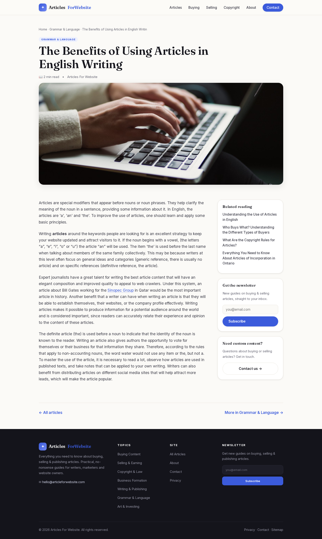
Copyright (232, 7)
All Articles (178, 454)
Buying (194, 7)
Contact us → (250, 368)
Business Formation (132, 480)
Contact (273, 7)
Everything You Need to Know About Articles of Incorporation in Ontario (249, 258)
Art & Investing (128, 506)
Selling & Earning (129, 463)
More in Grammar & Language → (254, 412)
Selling (211, 7)
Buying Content (128, 454)
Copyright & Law (129, 472)
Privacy (175, 480)
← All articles (50, 412)
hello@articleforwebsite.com (63, 482)
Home (43, 29)
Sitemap (277, 530)
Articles (66, 7)
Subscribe (237, 321)
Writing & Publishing (132, 489)
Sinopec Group (121, 290)
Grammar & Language (65, 29)
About (251, 7)
